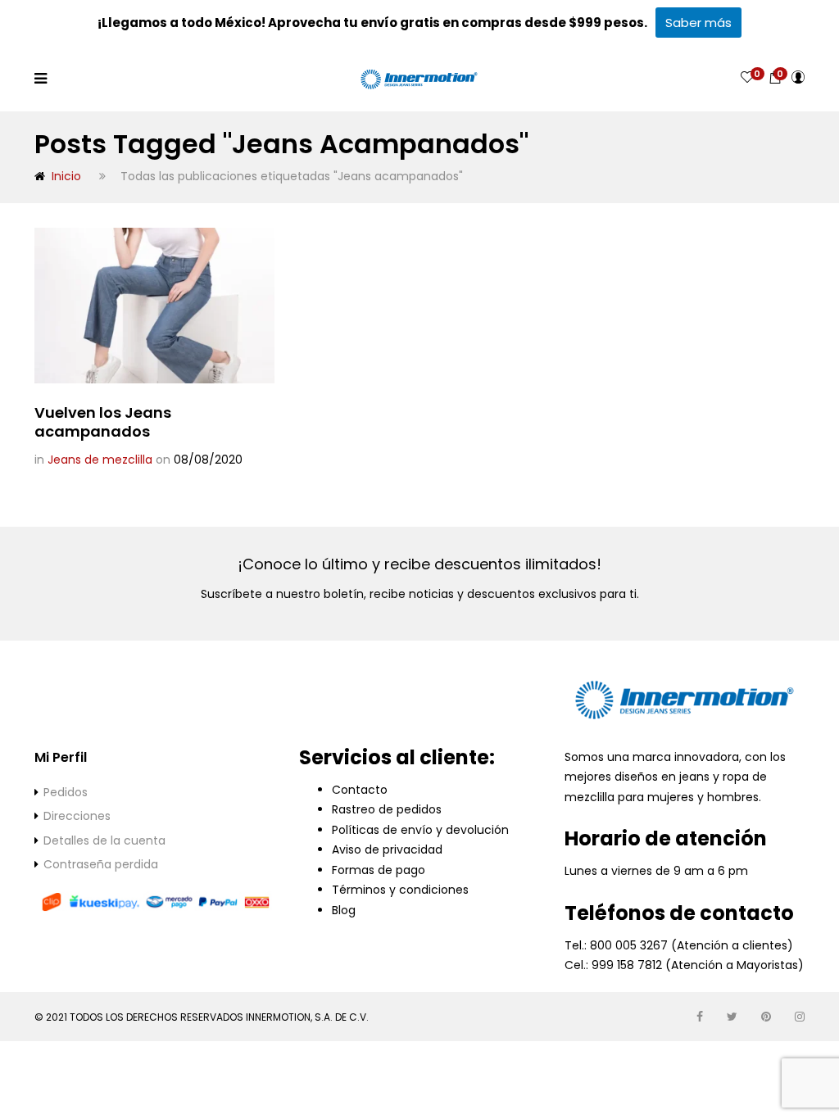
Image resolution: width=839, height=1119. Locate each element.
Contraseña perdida (100, 864)
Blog (344, 910)
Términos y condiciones (400, 889)
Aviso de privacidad (387, 849)
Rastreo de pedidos (387, 809)
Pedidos (65, 792)
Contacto (360, 789)
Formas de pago (378, 870)
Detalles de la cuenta (104, 840)
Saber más (698, 22)
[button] (775, 77)
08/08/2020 (208, 459)
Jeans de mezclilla (100, 459)
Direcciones (77, 816)
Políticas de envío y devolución (420, 830)
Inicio (66, 176)
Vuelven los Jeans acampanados (102, 422)
